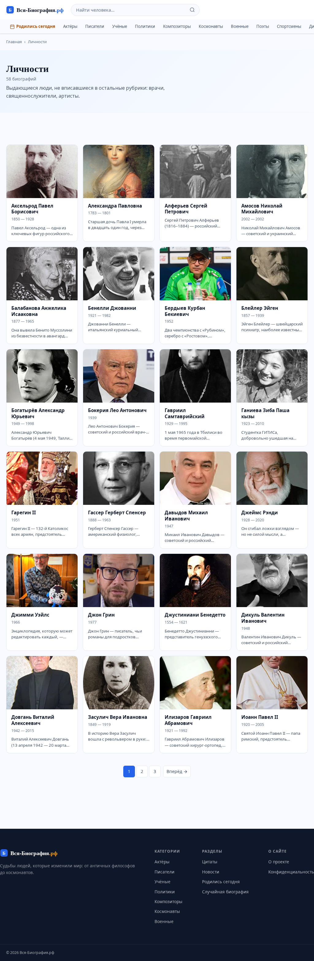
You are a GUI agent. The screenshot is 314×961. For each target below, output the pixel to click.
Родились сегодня (35, 26)
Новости (210, 872)
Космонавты (211, 26)
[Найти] (192, 9)
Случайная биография (225, 892)
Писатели (94, 26)
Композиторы (177, 26)
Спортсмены (289, 26)
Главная (14, 41)
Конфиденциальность (291, 872)
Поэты (262, 26)
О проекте (278, 862)
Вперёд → (177, 771)
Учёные (119, 26)
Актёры (70, 26)
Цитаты (209, 862)
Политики (145, 26)
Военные (239, 26)
